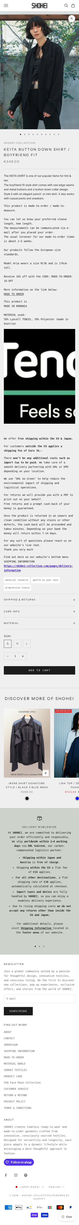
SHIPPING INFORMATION (19, 1051)
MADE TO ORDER (14, 294)
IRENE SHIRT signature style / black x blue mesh (27, 785)
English (55, 1187)
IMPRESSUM (11, 1044)
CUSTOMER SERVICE (16, 1088)
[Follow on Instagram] (16, 1175)
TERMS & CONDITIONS (17, 1107)
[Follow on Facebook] (6, 1175)
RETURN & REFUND (15, 1095)
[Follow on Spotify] (26, 1175)
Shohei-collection (19, 142)
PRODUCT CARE (13, 1076)
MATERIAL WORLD (14, 1063)
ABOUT (8, 1031)
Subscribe (18, 1011)
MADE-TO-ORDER (14, 1057)
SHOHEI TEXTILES (15, 1069)
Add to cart (39, 670)
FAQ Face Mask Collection (22, 1082)
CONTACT (9, 1038)
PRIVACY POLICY (14, 1101)
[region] (39, 878)
